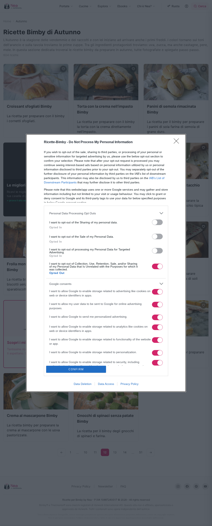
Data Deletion (83, 384)
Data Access (106, 384)
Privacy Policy (129, 384)
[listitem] (106, 213)
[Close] (178, 142)
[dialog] (106, 263)
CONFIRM (76, 369)
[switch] (157, 222)
